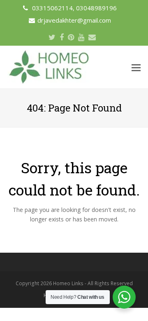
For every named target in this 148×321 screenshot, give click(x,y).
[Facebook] (62, 37)
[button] (136, 67)
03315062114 (52, 8)
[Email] (92, 37)
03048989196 (96, 8)
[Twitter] (52, 37)
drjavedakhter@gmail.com (74, 20)
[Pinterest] (71, 37)
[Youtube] (81, 37)
